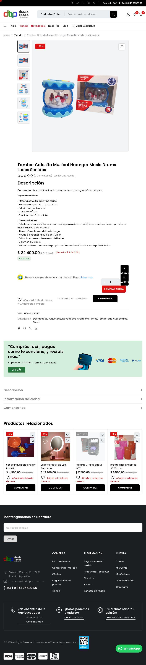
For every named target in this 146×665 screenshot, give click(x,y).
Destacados (40, 318)
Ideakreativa (69, 642)
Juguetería (54, 318)
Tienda (18, 35)
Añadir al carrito (125, 277)
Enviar (10, 539)
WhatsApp (132, 648)
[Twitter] (94, 3)
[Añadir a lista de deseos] (72, 298)
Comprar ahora (114, 289)
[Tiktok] (78, 3)
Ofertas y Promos (87, 318)
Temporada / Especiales (112, 318)
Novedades (69, 318)
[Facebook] (72, 3)
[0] (140, 14)
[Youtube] (83, 3)
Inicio (7, 35)
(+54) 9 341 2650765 (20, 588)
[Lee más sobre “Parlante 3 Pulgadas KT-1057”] (67, 440)
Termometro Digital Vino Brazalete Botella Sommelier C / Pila (124, 468)
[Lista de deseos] (134, 14)
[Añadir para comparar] (31, 303)
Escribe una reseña (64, 176)
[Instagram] (89, 3)
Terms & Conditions (44, 362)
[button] (122, 47)
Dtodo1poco (43, 642)
